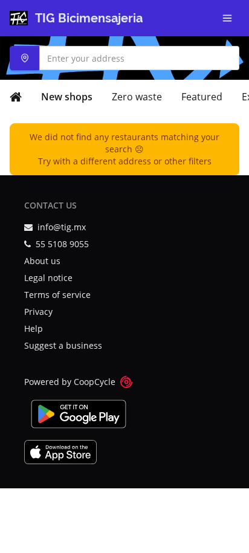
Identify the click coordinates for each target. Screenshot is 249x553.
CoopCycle (94, 381)
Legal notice (48, 277)
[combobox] (124, 58)
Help (33, 328)
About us (42, 261)
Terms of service (57, 294)
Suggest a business (63, 345)
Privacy (38, 311)
